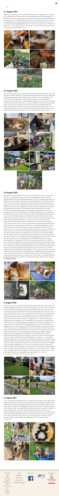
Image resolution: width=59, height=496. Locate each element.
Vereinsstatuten (19, 480)
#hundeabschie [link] (45, 110)
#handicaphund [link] (31, 354)
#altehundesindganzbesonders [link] (18, 27)
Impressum (19, 475)
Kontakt (19, 473)
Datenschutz (19, 477)
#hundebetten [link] (7, 27)
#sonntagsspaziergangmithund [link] (11, 354)
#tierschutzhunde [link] (42, 352)
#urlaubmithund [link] (23, 354)
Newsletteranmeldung (19, 482)
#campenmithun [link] (30, 110)
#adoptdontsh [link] (34, 417)
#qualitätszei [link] (38, 110)
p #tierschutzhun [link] (43, 417)
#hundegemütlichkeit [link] (49, 25)
